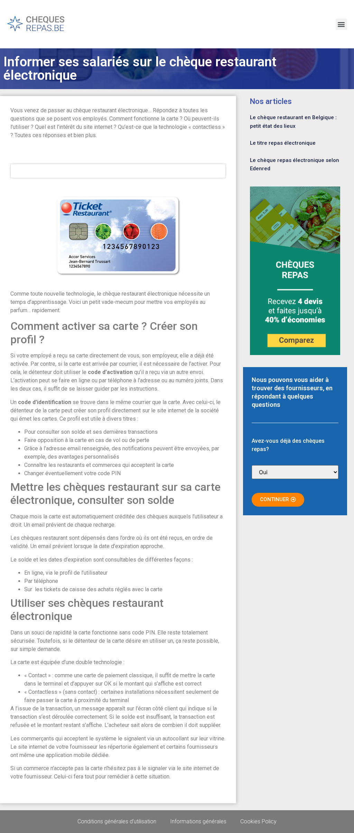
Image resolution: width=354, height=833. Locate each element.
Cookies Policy (258, 821)
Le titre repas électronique (283, 143)
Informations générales (198, 821)
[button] (341, 24)
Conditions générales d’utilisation (116, 821)
